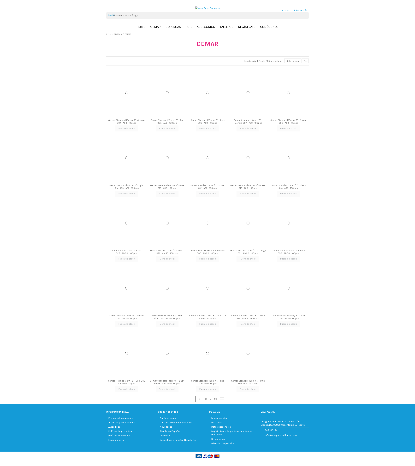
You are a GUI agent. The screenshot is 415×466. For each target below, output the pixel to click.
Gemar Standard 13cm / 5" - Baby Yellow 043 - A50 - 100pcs (167, 382)
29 (215, 398)
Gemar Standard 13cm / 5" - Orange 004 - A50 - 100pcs (126, 121)
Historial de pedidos (222, 443)
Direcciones (218, 438)
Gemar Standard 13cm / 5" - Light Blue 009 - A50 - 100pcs (126, 186)
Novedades (166, 426)
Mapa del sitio (116, 439)
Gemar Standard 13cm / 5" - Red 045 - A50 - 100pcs (207, 382)
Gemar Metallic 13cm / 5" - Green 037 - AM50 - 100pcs (248, 317)
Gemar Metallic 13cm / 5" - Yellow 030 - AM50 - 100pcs (208, 252)
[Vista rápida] (127, 116)
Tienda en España (170, 431)
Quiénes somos (168, 418)
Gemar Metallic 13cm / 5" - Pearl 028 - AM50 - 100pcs (126, 252)
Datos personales (221, 426)
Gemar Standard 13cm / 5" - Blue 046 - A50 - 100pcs (248, 382)
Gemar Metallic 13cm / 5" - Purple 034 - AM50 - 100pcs (126, 317)
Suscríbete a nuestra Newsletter (178, 439)
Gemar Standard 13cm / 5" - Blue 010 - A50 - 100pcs (167, 186)
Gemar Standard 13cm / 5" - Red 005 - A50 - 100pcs (167, 121)
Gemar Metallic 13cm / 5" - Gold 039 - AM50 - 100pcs (126, 382)
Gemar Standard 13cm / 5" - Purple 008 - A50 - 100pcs (288, 121)
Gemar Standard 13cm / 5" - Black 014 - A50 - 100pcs (288, 186)
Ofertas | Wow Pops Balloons (176, 422)
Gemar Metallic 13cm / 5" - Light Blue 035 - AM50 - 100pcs (167, 317)
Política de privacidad (120, 431)
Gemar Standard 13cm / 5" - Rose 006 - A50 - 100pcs (207, 121)
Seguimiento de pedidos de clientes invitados (231, 433)
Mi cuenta (217, 422)
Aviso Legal (114, 426)
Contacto (165, 435)
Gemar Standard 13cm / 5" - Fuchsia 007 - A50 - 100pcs (248, 121)
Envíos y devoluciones (120, 418)
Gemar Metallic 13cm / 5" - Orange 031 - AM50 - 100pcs (248, 252)
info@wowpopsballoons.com (281, 435)
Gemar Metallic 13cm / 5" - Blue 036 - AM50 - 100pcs (207, 317)
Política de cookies (119, 435)
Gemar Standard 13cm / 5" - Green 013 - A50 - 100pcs (248, 186)
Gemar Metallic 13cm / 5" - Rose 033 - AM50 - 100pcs (288, 252)
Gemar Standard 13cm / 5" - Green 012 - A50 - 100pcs (207, 186)
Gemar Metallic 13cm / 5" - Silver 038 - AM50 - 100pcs (288, 317)
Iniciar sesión (219, 418)
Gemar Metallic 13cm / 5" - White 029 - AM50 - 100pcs (167, 252)
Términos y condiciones (121, 422)
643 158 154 (271, 430)
